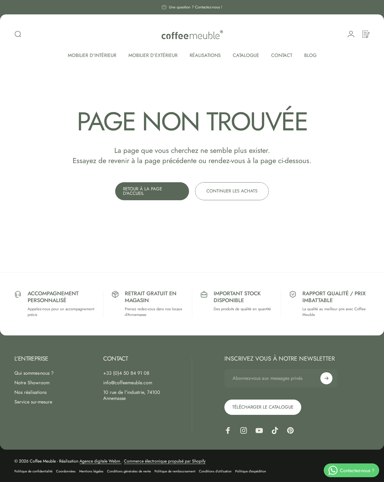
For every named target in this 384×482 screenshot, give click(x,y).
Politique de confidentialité (33, 471)
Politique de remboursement (174, 471)
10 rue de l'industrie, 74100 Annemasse (131, 395)
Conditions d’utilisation (215, 471)
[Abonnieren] (326, 378)
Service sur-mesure (33, 402)
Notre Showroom (32, 383)
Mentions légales (91, 471)
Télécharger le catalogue (262, 407)
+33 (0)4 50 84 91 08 (126, 373)
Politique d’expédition (250, 471)
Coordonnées (66, 471)
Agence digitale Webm (101, 461)
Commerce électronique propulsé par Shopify (165, 461)
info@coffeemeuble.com (127, 383)
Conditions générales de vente (129, 471)
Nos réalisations (30, 392)
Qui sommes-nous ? (34, 373)
